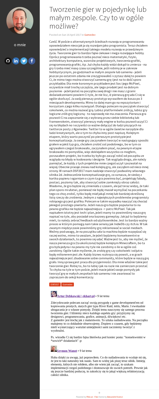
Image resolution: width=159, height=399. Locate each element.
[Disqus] (99, 337)
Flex (96, 397)
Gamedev (90, 34)
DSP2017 (55, 284)
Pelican (89, 397)
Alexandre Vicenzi (115, 397)
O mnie (20, 44)
